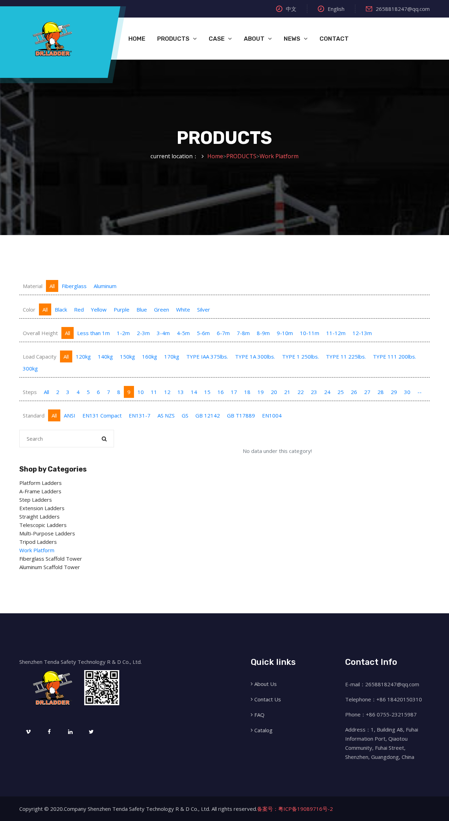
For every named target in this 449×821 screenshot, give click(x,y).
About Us (265, 683)
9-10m (285, 332)
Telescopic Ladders (43, 524)
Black (61, 309)
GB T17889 (241, 415)
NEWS (292, 38)
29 (394, 391)
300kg (30, 368)
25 (340, 391)
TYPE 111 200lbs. (394, 356)
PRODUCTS (173, 38)
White (183, 309)
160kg (149, 356)
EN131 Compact (102, 415)
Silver (203, 309)
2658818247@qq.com (403, 8)
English (336, 8)
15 (207, 391)
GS (185, 415)
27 (367, 391)
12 (167, 391)
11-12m (336, 332)
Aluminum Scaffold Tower (49, 566)
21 (287, 391)
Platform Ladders (40, 482)
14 (194, 391)
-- (419, 391)
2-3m (143, 332)
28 (380, 391)
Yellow (99, 309)
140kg (105, 356)
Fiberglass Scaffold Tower (50, 558)
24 (327, 391)
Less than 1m (93, 332)
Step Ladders (35, 499)
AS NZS (166, 415)
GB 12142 (207, 415)
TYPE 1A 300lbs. (255, 356)
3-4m (163, 332)
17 (234, 391)
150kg (127, 356)
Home (215, 156)
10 (141, 391)
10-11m (309, 332)
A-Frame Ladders (40, 491)
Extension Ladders (42, 508)
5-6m (203, 332)
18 (247, 391)
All (52, 285)
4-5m (183, 332)
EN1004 (272, 415)
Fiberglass (74, 285)
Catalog (263, 730)
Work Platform (279, 156)
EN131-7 (139, 415)
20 (274, 391)
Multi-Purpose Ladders (47, 533)
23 (314, 391)
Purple (121, 309)
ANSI (69, 415)
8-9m (263, 332)
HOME (136, 38)
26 (354, 391)
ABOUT (254, 38)
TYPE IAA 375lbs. (207, 356)
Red (79, 309)
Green (161, 309)
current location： (174, 156)
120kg (83, 356)
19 (260, 391)
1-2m (123, 332)
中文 (291, 8)
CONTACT (334, 38)
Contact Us (267, 699)
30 (407, 391)
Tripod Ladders (38, 541)
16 (220, 391)
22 (300, 391)
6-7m (223, 332)
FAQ (259, 714)
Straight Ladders (39, 516)
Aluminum (105, 285)
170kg (171, 356)
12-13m (362, 332)
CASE (216, 38)
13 (180, 391)
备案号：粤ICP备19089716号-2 (295, 808)
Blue (141, 309)
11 (154, 391)
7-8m (243, 332)
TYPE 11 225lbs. (346, 356)
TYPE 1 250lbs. (300, 356)
